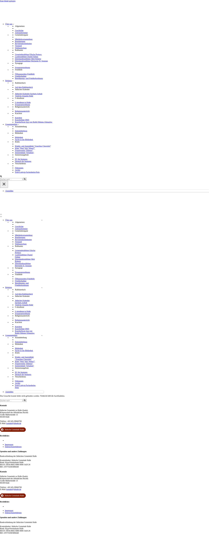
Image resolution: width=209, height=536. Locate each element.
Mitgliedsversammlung (23, 39)
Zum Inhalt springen (7, 1)
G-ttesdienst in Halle (23, 102)
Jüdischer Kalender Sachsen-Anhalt (28, 94)
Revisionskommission (23, 44)
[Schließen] (4, 184)
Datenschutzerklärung (13, 447)
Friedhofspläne (20, 76)
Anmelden (9, 191)
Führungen (19, 168)
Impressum (9, 445)
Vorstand (18, 46)
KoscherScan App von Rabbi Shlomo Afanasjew (33, 122)
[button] (13, 24)
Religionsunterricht (22, 111)
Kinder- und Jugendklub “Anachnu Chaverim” (33, 146)
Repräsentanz (20, 41)
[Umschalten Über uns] (42, 220)
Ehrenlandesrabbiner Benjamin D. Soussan (31, 61)
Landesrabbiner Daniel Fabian (26, 57)
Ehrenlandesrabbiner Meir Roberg (28, 59)
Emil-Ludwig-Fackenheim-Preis (27, 172)
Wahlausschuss (20, 48)
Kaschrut (18, 118)
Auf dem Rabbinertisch (24, 87)
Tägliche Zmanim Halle (24, 96)
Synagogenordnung (22, 68)
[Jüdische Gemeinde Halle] (12, 20)
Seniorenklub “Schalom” (24, 153)
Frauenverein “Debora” (24, 150)
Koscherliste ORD (22, 120)
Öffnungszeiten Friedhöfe (25, 74)
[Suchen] (1, 177)
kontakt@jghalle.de (13, 423)
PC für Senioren (21, 159)
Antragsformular (21, 33)
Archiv (17, 170)
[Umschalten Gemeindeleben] (42, 335)
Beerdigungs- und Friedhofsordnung (29, 78)
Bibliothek (19, 137)
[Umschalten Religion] (42, 288)
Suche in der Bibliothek (24, 140)
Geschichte (19, 31)
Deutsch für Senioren (23, 161)
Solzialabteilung (21, 131)
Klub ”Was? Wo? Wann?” (25, 148)
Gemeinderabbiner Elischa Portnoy (28, 54)
